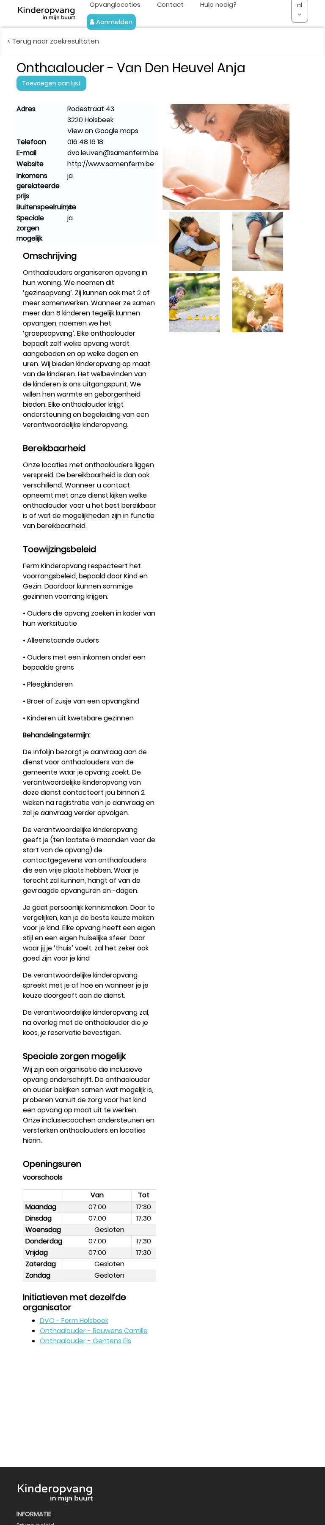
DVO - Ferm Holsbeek (74, 1320)
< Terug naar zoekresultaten (53, 41)
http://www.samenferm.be (110, 164)
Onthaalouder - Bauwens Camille (94, 1331)
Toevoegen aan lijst (51, 83)
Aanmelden (113, 21)
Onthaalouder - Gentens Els (85, 1341)
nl (299, 4)
